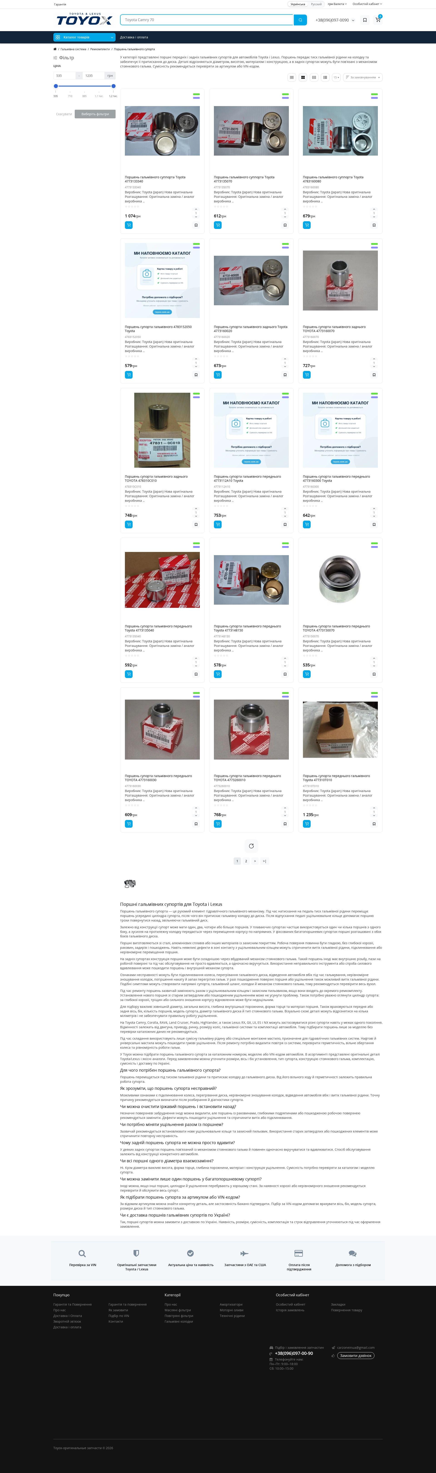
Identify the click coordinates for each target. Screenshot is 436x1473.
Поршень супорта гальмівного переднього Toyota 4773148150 (247, 628)
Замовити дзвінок (356, 1355)
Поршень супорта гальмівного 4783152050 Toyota (158, 329)
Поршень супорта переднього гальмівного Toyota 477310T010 (336, 778)
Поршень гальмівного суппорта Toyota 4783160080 (333, 179)
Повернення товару (346, 1310)
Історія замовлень (290, 1310)
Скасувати (64, 114)
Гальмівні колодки (179, 1321)
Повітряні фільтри (179, 1316)
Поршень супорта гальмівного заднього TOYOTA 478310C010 (156, 478)
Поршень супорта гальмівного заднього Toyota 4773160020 (250, 329)
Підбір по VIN (119, 1316)
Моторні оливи (231, 1310)
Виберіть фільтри (95, 114)
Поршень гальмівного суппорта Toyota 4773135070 (244, 179)
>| (265, 861)
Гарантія (60, 4)
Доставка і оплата (134, 37)
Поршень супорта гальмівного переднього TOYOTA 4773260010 (247, 778)
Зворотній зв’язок (67, 1321)
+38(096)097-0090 (332, 20)
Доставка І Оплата (67, 1316)
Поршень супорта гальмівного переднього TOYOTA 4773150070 (336, 628)
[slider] (56, 86)
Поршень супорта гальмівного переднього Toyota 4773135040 (158, 628)
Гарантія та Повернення (72, 1304)
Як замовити (118, 1310)
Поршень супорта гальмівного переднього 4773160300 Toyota (336, 478)
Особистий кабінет (290, 1304)
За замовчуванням (363, 77)
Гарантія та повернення (128, 1304)
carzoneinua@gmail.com (356, 1347)
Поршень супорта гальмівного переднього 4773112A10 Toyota (247, 478)
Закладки (338, 1304)
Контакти (116, 1321)
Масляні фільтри (178, 1310)
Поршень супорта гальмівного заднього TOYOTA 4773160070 (334, 329)
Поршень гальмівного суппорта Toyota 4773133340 (155, 179)
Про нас (59, 1310)
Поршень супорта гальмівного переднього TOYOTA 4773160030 (158, 778)
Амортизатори (231, 1304)
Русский (316, 4)
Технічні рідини (232, 1316)
